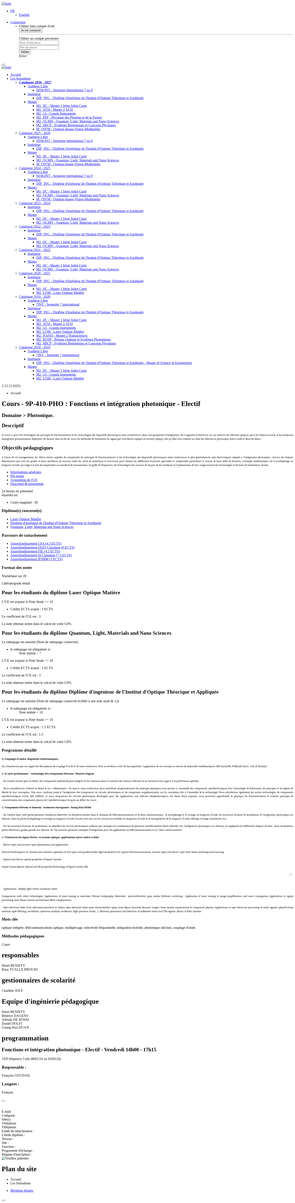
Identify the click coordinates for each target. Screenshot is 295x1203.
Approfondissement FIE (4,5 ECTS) (35, 551)
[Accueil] (6, 3)
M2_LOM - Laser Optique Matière (60, 293)
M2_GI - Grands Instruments (56, 113)
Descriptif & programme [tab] (27, 484)
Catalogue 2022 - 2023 (34, 226)
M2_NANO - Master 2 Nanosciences (61, 335)
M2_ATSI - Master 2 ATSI (54, 109)
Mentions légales (21, 1190)
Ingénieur (34, 94)
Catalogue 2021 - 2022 (34, 250)
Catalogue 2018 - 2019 (34, 347)
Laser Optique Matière (25, 519)
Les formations (20, 78)
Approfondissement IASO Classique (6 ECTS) (42, 547)
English (24, 15)
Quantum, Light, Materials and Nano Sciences (41, 527)
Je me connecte (31, 30)
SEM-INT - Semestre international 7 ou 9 (64, 90)
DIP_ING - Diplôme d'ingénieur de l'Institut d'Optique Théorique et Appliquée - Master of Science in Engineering (114, 363)
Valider (25, 51)
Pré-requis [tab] (17, 476)
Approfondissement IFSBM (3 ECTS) (36, 559)
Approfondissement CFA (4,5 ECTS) (35, 543)
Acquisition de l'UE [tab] (23, 480)
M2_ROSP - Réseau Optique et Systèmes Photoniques (73, 339)
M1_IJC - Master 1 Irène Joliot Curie (61, 106)
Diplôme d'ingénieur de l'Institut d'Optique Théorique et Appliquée (55, 523)
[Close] (3, 1101)
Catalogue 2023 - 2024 (34, 203)
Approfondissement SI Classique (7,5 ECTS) (41, 555)
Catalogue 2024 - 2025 (34, 168)
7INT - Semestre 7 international (57, 304)
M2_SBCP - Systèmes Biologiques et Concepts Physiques (76, 125)
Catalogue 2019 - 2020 (34, 296)
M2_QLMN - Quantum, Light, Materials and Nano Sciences (77, 121)
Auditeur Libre (38, 86)
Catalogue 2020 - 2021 (34, 273)
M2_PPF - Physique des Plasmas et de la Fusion (69, 117)
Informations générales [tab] (25, 472)
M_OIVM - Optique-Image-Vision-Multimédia (68, 129)
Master (32, 102)
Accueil (15, 74)
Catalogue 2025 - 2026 (34, 133)
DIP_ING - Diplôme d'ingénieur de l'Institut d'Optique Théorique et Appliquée (90, 98)
